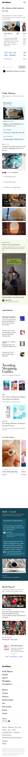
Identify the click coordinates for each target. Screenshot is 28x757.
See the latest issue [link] (8, 58)
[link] (6, 2)
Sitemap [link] (4, 743)
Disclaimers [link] (16, 732)
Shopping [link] (6, 681)
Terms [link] (9, 729)
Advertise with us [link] (7, 735)
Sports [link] (5, 678)
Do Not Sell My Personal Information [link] (12, 737)
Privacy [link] (14, 729)
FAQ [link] (16, 727)
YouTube (21, 656)
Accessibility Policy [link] (7, 732)
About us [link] (4, 727)
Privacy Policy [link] (5, 754)
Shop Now (4, 474)
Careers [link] (4, 729)
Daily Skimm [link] (7, 671)
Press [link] (19, 727)
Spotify (7, 656)
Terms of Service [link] (13, 754)
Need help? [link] (5, 741)
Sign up (22, 67)
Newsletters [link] (7, 684)
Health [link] (5, 675)
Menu (24, 2)
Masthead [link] (11, 727)
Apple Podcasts (13, 656)
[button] (11, 41)
